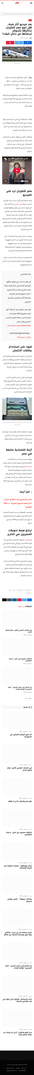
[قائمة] (31, 3)
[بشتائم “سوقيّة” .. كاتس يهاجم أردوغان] (17, 884)
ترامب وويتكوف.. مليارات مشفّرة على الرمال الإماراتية (18, 866)
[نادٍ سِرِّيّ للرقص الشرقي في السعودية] (17, 720)
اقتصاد (19, 14)
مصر (10, 590)
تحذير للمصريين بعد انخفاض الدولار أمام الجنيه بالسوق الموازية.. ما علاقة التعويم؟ (18, 503)
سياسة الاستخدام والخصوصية (11, 1070)
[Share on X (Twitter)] (19, 42)
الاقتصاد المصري (28, 590)
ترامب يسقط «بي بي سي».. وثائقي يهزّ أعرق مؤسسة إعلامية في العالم (18, 933)
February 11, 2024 (24, 337)
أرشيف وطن (23, 14)
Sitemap (18, 1068)
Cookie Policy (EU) (22, 1070)
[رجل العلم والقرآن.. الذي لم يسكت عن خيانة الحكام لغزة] (17, 1018)
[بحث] (3, 3)
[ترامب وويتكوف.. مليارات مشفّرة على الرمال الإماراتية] (17, 851)
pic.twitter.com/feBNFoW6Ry (19, 325)
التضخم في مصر (20, 590)
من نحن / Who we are (10, 1068)
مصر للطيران (18, 204)
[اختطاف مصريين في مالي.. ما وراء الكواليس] (17, 647)
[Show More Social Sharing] (3, 42)
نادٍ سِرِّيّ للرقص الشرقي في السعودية (21, 735)
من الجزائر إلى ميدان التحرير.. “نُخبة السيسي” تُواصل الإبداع (20, 688)
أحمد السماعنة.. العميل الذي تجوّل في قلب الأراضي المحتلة (17, 1000)
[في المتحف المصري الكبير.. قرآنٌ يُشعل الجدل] (17, 619)
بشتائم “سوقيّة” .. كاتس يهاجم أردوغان (20, 900)
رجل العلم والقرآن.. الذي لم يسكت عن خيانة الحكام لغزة (17, 1033)
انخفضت (28, 539)
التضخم (29, 466)
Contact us (24, 1068)
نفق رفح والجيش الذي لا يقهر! (20, 801)
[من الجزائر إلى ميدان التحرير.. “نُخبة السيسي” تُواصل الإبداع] (17, 676)
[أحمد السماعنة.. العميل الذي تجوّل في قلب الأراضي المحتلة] (17, 984)
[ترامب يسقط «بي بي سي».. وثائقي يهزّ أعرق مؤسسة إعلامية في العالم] (17, 918)
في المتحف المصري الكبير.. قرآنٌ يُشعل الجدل (18, 631)
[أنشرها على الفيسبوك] (27, 42)
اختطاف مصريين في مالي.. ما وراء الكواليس (20, 659)
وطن (30, 38)
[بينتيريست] (10, 42)
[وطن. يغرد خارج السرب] (17, 3)
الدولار (14, 590)
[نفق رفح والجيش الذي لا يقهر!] (17, 787)
